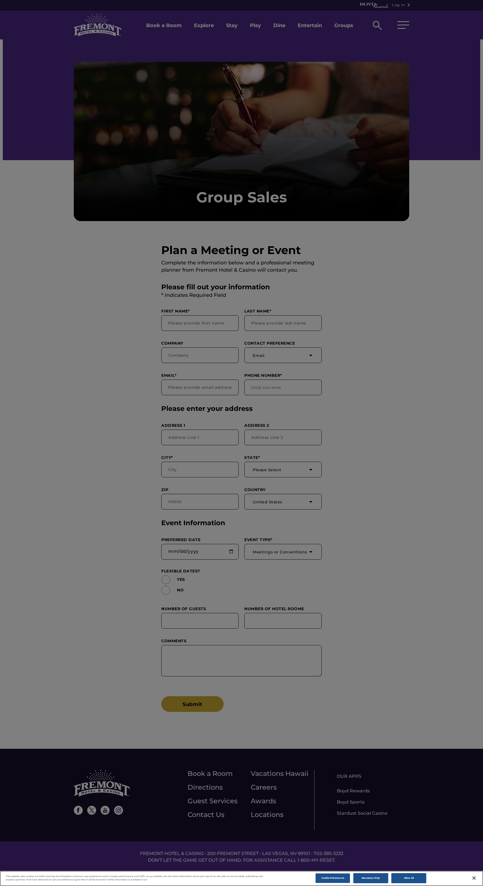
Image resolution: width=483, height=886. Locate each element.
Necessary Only (371, 877)
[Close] (474, 878)
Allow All (409, 877)
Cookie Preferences (332, 877)
